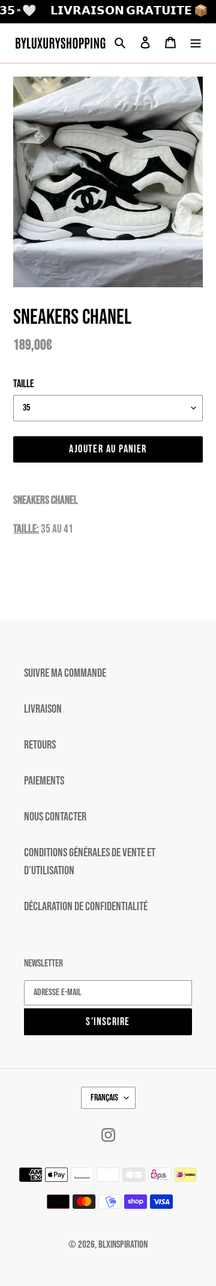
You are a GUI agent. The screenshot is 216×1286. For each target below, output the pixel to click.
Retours (40, 745)
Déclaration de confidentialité (86, 906)
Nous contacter (55, 817)
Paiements (44, 781)
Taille (23, 384)
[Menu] (195, 43)
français (104, 1097)
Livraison (43, 709)
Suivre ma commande (65, 673)
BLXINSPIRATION (123, 1245)
